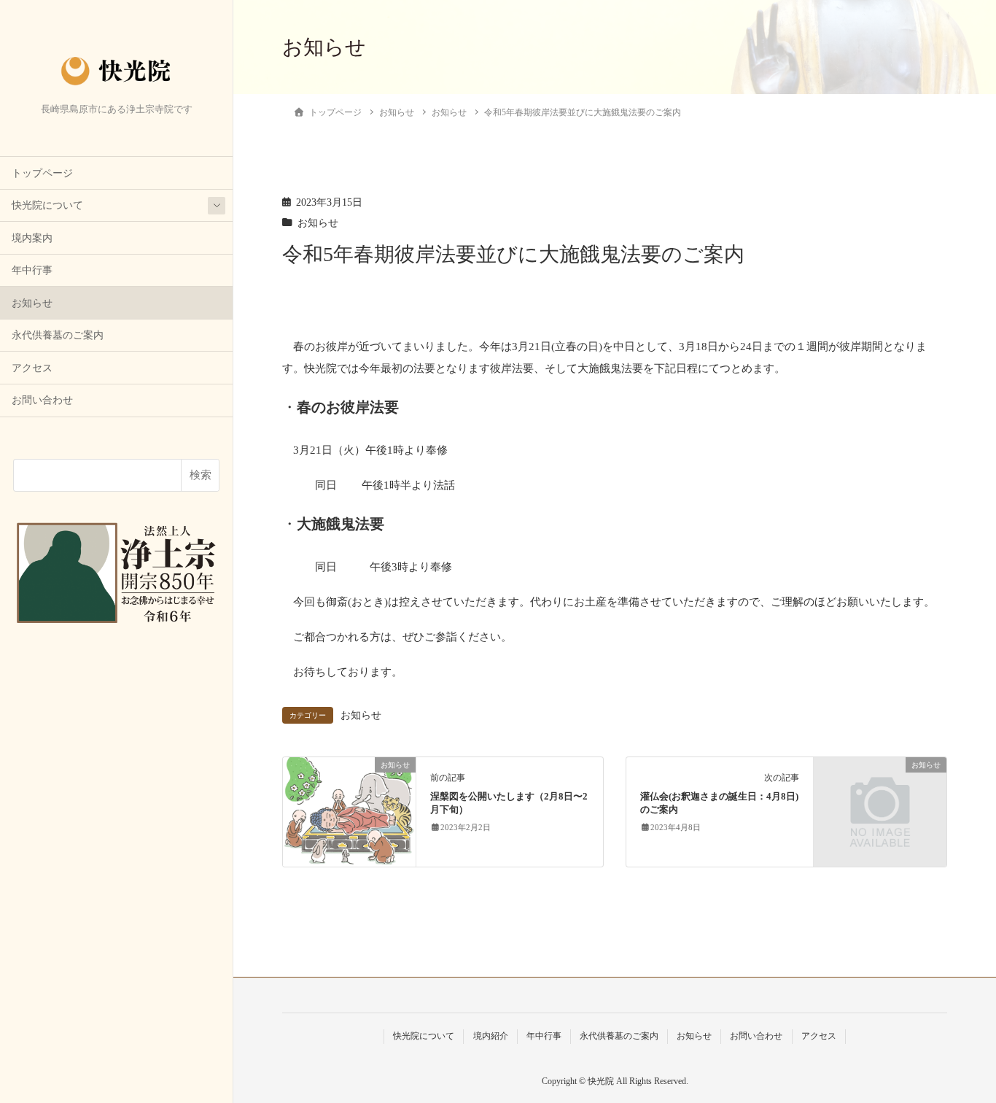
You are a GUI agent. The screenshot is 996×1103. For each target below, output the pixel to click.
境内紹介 (490, 1036)
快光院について (47, 205)
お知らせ (32, 303)
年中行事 (32, 270)
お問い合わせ (42, 400)
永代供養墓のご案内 (58, 335)
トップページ (42, 173)
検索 (200, 475)
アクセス (32, 368)
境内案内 (32, 238)
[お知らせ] (349, 810)
